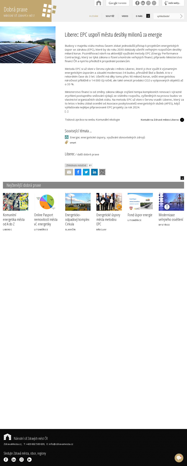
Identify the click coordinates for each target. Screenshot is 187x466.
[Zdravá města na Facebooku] (6, 459)
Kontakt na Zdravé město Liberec (160, 119)
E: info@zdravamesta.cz (60, 444)
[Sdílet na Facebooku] (77, 172)
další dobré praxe (88, 154)
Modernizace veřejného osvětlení (171, 217)
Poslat (69, 172)
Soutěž (110, 16)
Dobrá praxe (19, 11)
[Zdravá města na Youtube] (30, 459)
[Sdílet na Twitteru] (85, 172)
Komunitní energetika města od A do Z (13, 219)
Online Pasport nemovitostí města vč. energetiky (45, 219)
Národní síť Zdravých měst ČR (30, 438)
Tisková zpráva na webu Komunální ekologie (92, 119)
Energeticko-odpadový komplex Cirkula (77, 219)
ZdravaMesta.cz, (13, 444)
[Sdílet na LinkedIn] (93, 172)
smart (73, 142)
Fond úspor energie (140, 214)
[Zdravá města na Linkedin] (14, 459)
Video (125, 16)
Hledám (93, 16)
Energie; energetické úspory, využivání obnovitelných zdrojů (107, 137)
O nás (139, 16)
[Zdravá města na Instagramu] (22, 459)
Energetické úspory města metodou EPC (108, 219)
